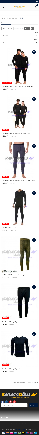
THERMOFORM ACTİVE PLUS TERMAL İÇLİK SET (17, 86)
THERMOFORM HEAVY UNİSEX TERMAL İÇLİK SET (18, 134)
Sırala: (36, 32)
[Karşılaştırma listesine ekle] (22, 81)
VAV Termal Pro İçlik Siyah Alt (11, 322)
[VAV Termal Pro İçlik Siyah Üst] (19, 349)
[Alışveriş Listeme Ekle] (19, 81)
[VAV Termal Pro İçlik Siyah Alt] (19, 301)
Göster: (36, 39)
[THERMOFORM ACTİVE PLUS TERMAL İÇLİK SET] (19, 66)
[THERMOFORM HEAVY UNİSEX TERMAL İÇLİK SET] (19, 113)
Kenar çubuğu (8, 28)
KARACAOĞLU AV (20, 429)
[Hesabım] (37, 1)
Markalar (4, 421)
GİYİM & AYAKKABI (12, 18)
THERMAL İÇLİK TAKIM (9, 228)
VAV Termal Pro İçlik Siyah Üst (11, 369)
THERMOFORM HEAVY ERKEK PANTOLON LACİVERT (19, 181)
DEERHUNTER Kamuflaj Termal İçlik (13, 275)
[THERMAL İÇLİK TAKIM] (19, 207)
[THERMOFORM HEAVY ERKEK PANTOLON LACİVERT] (19, 160)
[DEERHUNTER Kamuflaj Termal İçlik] (19, 254)
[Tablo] (25, 28)
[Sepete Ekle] (16, 81)
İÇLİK (21, 18)
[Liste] (28, 28)
